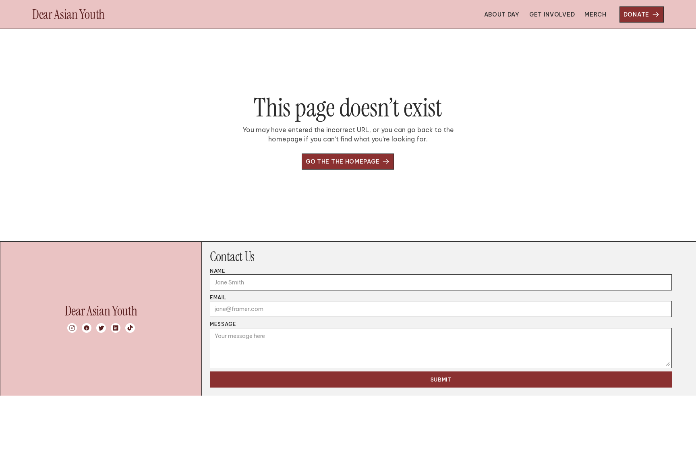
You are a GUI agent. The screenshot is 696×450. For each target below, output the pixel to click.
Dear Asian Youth (68, 14)
